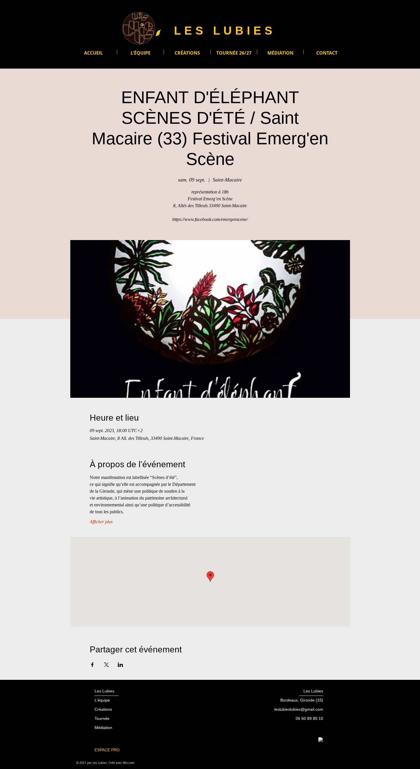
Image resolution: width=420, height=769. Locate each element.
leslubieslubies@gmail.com (298, 709)
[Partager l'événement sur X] (106, 664)
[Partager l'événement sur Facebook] (92, 664)
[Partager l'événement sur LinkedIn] (120, 664)
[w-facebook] (320, 739)
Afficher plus (101, 521)
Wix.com (128, 763)
